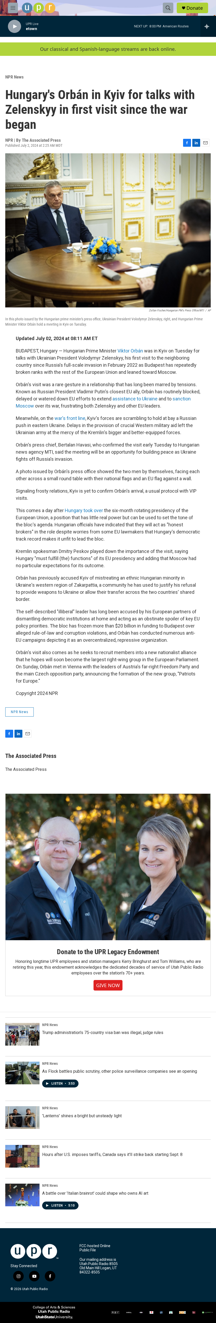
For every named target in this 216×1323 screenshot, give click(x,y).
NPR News (14, 77)
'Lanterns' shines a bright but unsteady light (82, 1115)
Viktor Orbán (130, 351)
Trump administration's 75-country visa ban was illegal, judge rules (102, 1032)
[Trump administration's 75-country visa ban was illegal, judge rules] (22, 1034)
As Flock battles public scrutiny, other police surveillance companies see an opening (119, 1071)
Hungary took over (84, 510)
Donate (194, 8)
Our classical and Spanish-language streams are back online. (108, 49)
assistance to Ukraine (135, 398)
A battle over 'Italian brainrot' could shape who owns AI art (95, 1193)
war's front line (70, 418)
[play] (14, 26)
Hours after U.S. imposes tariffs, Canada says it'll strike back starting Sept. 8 (112, 1154)
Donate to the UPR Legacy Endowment (108, 952)
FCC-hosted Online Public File (95, 1248)
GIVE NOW (108, 985)
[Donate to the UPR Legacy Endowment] (108, 867)
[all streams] (208, 26)
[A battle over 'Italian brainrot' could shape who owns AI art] (22, 1195)
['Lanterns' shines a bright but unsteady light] (22, 1117)
